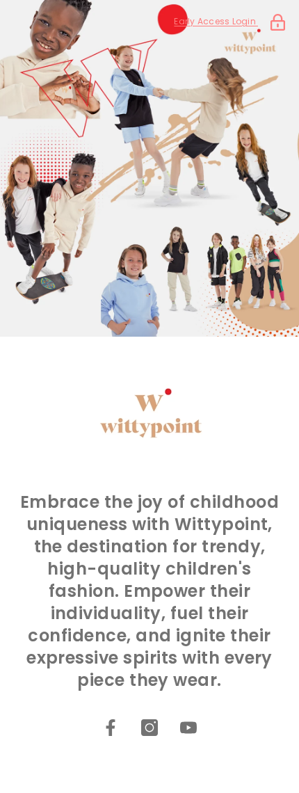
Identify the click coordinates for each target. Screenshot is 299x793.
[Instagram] (149, 727)
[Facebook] (110, 727)
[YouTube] (188, 727)
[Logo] (149, 410)
